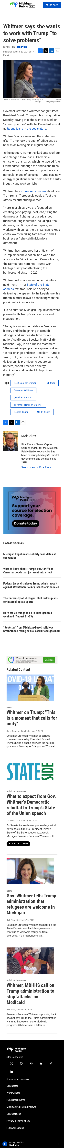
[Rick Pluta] (10, 441)
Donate (53, 4)
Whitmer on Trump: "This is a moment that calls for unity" (32, 718)
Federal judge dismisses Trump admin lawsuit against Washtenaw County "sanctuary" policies (31, 585)
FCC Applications (15, 1128)
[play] (5, 1144)
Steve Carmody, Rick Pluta (18, 731)
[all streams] (59, 1144)
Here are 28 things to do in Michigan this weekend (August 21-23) (27, 614)
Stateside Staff (13, 820)
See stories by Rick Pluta (36, 467)
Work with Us (13, 1093)
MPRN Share (43, 412)
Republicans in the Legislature (26, 128)
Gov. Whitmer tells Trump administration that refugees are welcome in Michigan (31, 904)
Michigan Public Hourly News (21, 1107)
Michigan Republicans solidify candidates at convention (29, 555)
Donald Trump (21, 412)
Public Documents (16, 1100)
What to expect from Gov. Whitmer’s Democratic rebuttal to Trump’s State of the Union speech (31, 804)
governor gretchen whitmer (28, 405)
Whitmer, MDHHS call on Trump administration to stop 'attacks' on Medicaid (30, 993)
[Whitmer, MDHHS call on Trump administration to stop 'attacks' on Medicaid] (30, 960)
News (9, 707)
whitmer (51, 383)
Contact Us (12, 1086)
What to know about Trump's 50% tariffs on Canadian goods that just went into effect (28, 570)
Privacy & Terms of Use (19, 1121)
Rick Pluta (21, 46)
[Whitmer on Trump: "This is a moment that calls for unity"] (30, 688)
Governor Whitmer (23, 390)
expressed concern (33, 191)
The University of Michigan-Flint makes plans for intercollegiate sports (30, 599)
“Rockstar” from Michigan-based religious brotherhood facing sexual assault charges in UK (32, 629)
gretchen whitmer (23, 397)
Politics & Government (25, 383)
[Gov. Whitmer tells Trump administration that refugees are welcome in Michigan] (30, 871)
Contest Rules (14, 1114)
